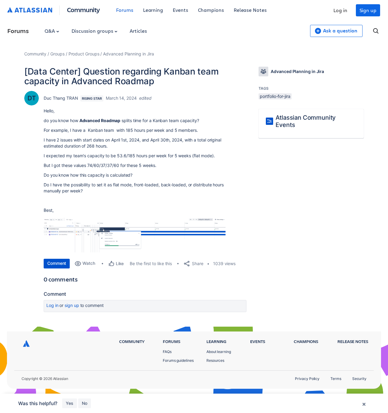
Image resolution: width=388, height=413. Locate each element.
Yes (69, 403)
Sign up (368, 10)
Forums (124, 10)
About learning (218, 351)
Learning (153, 10)
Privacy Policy (307, 378)
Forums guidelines (178, 360)
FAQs (167, 351)
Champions (211, 10)
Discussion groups (93, 31)
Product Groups (84, 53)
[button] (135, 234)
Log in (340, 10)
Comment (56, 263)
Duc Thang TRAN (61, 98)
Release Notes (250, 10)
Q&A (50, 31)
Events (180, 10)
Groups (57, 53)
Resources (215, 360)
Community (83, 9)
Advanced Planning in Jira (128, 53)
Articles (138, 31)
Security (359, 378)
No (84, 403)
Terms (335, 378)
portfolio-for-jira (275, 96)
